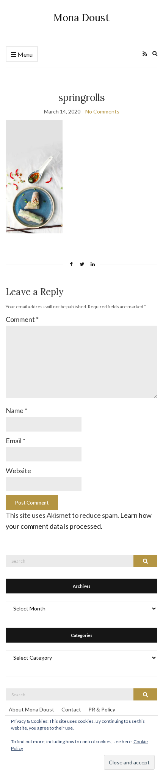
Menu (24, 54)
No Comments (102, 111)
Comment (22, 319)
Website (18, 470)
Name (16, 410)
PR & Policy (101, 709)
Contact (71, 709)
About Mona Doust (31, 709)
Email (15, 440)
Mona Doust (81, 17)
